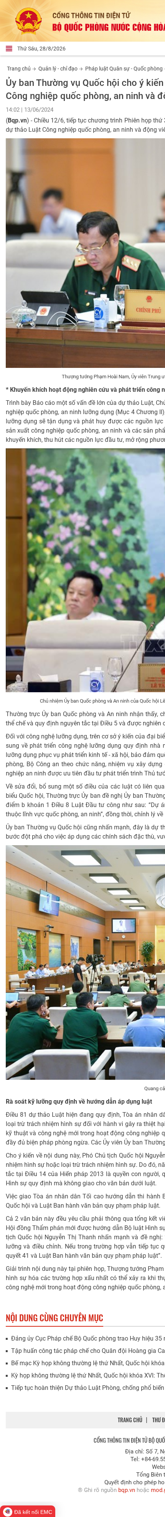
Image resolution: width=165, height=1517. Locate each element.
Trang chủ (19, 68)
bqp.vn (126, 1490)
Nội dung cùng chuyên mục (54, 1317)
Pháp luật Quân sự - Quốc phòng (124, 68)
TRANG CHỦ (130, 1420)
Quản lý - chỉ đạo (58, 68)
